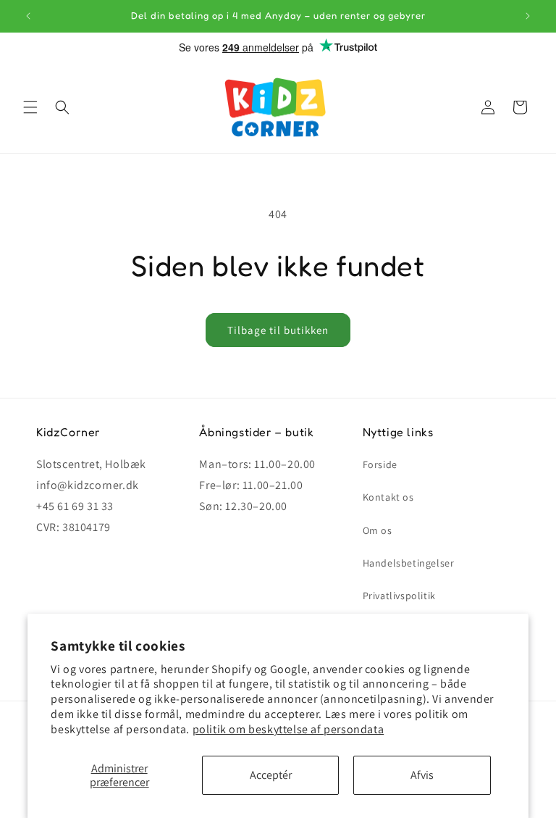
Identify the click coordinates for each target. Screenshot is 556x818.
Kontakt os (388, 497)
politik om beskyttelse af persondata (288, 729)
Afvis (422, 774)
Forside (380, 464)
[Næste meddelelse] (528, 16)
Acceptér (271, 774)
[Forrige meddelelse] (28, 16)
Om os (377, 530)
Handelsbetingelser (409, 562)
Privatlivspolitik (399, 595)
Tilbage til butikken (278, 330)
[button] (30, 107)
